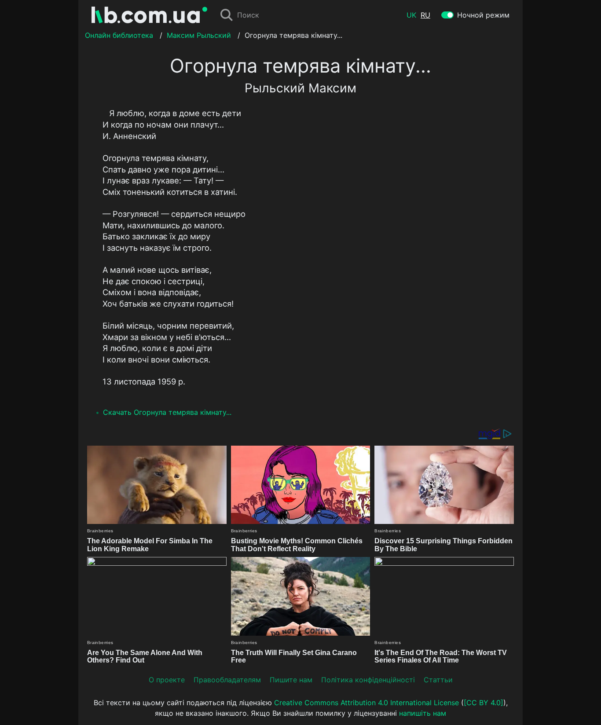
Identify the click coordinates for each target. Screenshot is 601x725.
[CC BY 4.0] (483, 702)
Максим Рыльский (199, 35)
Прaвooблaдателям (227, 679)
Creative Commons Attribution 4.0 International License (366, 702)
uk (411, 15)
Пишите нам (291, 679)
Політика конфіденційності (368, 679)
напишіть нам (422, 713)
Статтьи (438, 679)
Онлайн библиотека (119, 35)
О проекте (167, 679)
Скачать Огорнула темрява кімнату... (167, 412)
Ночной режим (483, 15)
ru (425, 15)
